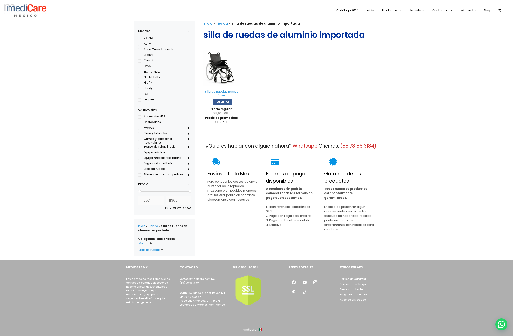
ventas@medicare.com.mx (197, 279)
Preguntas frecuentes (354, 294)
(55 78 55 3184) (358, 146)
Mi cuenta (468, 10)
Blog (487, 10)
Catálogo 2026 (347, 10)
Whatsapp (305, 146)
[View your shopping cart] (499, 10)
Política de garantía (353, 279)
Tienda (222, 23)
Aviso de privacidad (353, 300)
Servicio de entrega (353, 284)
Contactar (440, 10)
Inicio (370, 10)
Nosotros (417, 10)
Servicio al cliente (351, 289)
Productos (389, 10)
